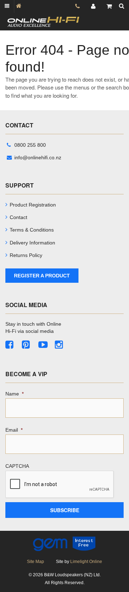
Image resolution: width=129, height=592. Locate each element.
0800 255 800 (30, 145)
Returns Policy (26, 255)
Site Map (35, 561)
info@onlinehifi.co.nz (37, 157)
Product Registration (33, 205)
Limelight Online (86, 561)
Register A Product (42, 275)
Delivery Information (32, 243)
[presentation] (59, 485)
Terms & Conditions (32, 230)
